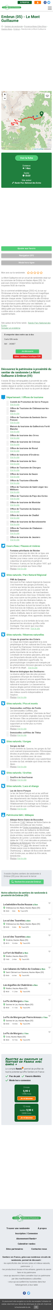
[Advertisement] (26, 61)
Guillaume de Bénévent (20, 843)
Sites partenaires (14, 1249)
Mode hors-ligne (26, 262)
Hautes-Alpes (6, 29)
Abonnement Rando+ (26, 1238)
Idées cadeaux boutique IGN (27, 356)
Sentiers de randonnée (14, 26)
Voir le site (14, 404)
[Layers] (47, 95)
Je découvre (27, 351)
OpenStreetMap (38, 149)
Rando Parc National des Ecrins (28, 183)
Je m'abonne (26, 1098)
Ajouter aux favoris (26, 248)
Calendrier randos (26, 1244)
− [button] (5, 98)
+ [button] (5, 94)
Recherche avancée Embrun (28, 882)
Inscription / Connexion (26, 1233)
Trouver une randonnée (18, 1228)
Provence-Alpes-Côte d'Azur (35, 26)
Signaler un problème (10, 328)
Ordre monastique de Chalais (36, 827)
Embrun (17, 29)
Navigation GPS (26, 255)
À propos (24, 2)
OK (36, 1307)
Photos (13, 568)
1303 (25, 845)
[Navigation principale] (50, 8)
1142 (22, 822)
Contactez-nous (39, 1249)
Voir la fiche (26, 158)
